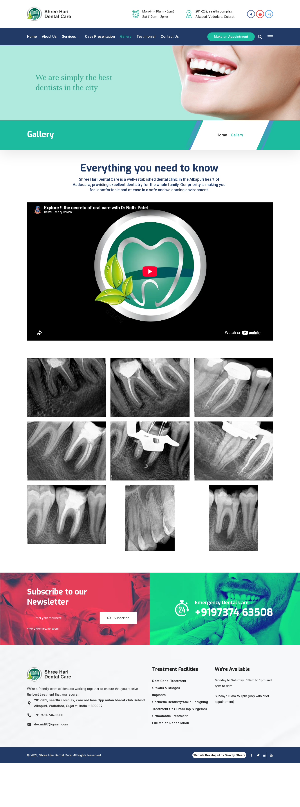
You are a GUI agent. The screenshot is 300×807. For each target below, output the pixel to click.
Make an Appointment (231, 37)
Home (32, 36)
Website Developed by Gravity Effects (219, 755)
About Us (49, 36)
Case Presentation (100, 36)
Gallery (125, 36)
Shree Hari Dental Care (55, 755)
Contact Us (170, 36)
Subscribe (121, 618)
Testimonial (146, 36)
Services (69, 36)
